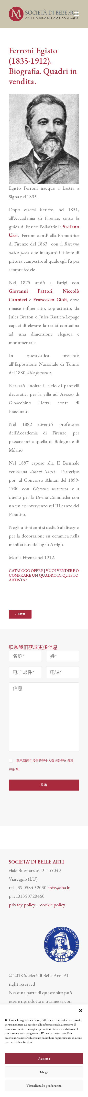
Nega (44, 1072)
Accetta (44, 1058)
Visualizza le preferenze (44, 1085)
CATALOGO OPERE (26, 570)
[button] (80, 1010)
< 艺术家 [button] (20, 614)
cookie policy (52, 904)
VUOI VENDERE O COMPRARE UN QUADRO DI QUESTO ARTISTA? (44, 575)
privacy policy (22, 904)
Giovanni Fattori (30, 291)
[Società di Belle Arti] (43, 14)
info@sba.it (59, 887)
